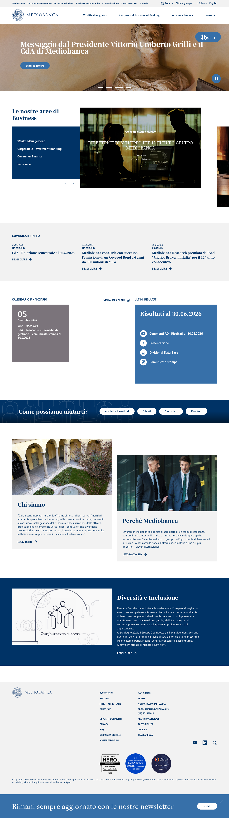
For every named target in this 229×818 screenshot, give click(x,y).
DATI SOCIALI (144, 693)
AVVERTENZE (106, 693)
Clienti (147, 411)
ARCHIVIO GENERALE (149, 718)
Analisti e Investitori (117, 411)
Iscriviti (207, 806)
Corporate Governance (40, 3)
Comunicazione (110, 3)
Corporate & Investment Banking (139, 15)
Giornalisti (171, 411)
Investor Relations (63, 3)
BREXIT (141, 698)
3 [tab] (118, 87)
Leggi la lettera (35, 65)
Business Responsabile (88, 3)
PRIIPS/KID (105, 709)
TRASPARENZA (145, 734)
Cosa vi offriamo (140, 159)
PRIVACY (104, 724)
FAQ (102, 729)
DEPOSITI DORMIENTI (111, 718)
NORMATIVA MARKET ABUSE (152, 703)
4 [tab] (128, 87)
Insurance (210, 15)
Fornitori (196, 411)
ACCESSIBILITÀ (145, 724)
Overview (140, 155)
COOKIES (142, 729)
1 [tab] (100, 87)
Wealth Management (95, 15)
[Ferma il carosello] (216, 78)
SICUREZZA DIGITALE (110, 734)
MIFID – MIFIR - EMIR (110, 703)
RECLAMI (104, 698)
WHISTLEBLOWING (109, 740)
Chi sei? (144, 3)
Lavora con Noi (129, 3)
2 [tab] (109, 87)
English (213, 3)
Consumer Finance (182, 15)
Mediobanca (18, 3)
